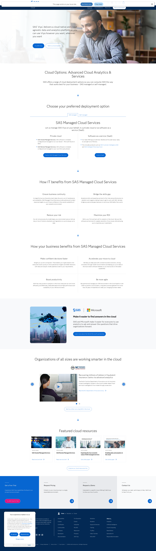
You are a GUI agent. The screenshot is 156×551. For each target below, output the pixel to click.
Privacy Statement (44, 544)
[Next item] (123, 384)
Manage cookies (20, 539)
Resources (107, 7)
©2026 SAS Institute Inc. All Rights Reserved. (77, 544)
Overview (89, 7)
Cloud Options (98, 7)
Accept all (14, 534)
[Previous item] (32, 384)
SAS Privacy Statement (27, 523)
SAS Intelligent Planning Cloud (93, 147)
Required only (25, 534)
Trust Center (62, 544)
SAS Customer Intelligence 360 (109, 145)
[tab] (72, 115)
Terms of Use (54, 544)
